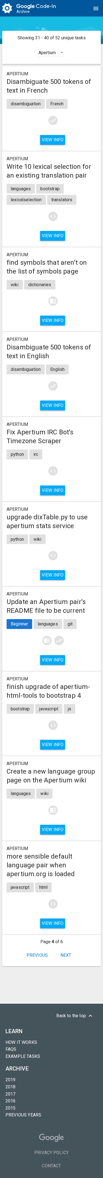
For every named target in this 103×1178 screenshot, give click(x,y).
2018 (10, 1086)
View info (52, 139)
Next (65, 955)
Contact (51, 1165)
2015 (10, 1108)
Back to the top (75, 1016)
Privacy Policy (51, 1152)
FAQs (10, 1049)
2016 (10, 1100)
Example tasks (22, 1056)
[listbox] (51, 52)
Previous (37, 955)
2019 (10, 1079)
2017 (10, 1094)
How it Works (21, 1042)
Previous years (23, 1115)
